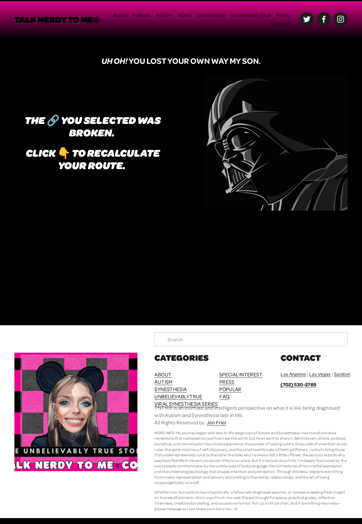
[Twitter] (307, 19)
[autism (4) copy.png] (222, 261)
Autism (164, 15)
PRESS (226, 381)
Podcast (141, 15)
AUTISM (163, 381)
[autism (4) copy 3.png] (139, 261)
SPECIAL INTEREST (240, 374)
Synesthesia (211, 15)
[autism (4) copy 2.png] (305, 261)
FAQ (224, 396)
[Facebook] (324, 19)
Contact (280, 23)
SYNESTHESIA (170, 389)
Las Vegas (320, 374)
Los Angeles (293, 374)
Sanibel (342, 374)
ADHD (185, 15)
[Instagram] (340, 19)
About (120, 15)
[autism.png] (56, 261)
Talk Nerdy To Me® (57, 19)
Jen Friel (216, 422)
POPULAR (230, 389)
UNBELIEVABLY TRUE (178, 396)
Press (283, 15)
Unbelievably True (250, 15)
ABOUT (162, 374)
